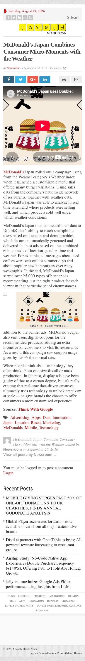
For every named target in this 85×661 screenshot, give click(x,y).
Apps (36, 417)
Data (46, 417)
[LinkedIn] (19, 17)
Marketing (51, 422)
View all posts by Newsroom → (30, 455)
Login (8, 472)
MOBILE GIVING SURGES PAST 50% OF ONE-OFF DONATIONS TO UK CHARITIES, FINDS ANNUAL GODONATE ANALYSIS (44, 505)
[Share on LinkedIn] (45, 79)
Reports (52, 601)
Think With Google (35, 409)
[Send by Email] (76, 79)
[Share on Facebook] (9, 79)
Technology (49, 427)
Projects (40, 596)
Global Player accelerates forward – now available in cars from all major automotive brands (41, 526)
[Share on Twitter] (21, 79)
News (11, 596)
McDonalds (13, 427)
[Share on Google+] (33, 79)
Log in (33, 653)
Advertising (19, 417)
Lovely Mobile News (24, 649)
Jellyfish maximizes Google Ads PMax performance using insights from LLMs (38, 584)
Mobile (31, 427)
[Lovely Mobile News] (42, 28)
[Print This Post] (64, 79)
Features (24, 596)
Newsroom (13, 68)
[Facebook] (8, 17)
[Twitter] (14, 17)
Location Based (28, 422)
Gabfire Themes (73, 653)
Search (74, 17)
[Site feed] (30, 17)
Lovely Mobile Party (19, 605)
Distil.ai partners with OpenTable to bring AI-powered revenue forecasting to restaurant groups (44, 544)
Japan (8, 422)
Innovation (62, 417)
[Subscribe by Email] (25, 17)
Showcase (68, 601)
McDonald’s (13, 171)
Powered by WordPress (51, 653)
